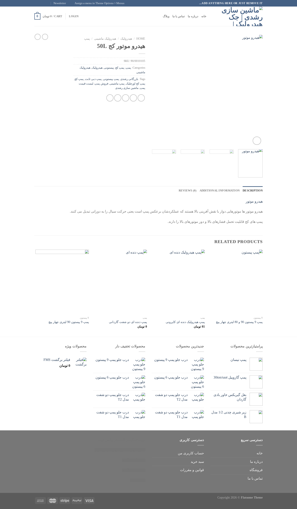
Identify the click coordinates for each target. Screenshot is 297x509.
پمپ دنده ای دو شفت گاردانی (128, 322)
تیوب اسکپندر (135, 440)
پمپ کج (119, 67)
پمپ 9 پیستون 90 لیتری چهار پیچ (68, 322)
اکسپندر (119, 440)
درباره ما (193, 16)
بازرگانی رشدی (129, 79)
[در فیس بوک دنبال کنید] (49, 3)
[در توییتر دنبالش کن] (40, 3)
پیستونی (109, 67)
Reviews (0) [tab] (188, 190)
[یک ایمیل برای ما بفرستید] (36, 3)
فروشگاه (256, 470)
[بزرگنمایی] (257, 141)
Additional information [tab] (220, 190)
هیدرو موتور (254, 201)
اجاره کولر (119, 450)
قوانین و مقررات (192, 470)
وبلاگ (166, 16)
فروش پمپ (101, 83)
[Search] (211, 16)
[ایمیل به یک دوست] (125, 97)
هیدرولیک (126, 38)
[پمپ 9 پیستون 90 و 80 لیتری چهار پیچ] (236, 282)
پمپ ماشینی (117, 83)
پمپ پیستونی (111, 79)
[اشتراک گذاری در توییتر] (133, 97)
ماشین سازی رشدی (126, 88)
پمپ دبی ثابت (93, 79)
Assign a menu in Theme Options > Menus (99, 3)
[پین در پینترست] (117, 97)
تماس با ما (178, 16)
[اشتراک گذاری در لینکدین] (109, 97)
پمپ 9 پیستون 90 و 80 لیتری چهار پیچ (239, 322)
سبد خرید (197, 461)
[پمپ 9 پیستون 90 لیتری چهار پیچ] (62, 282)
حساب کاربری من (191, 453)
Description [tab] (253, 190)
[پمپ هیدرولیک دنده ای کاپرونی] (178, 282)
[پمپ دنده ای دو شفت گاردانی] (120, 282)
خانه (203, 16)
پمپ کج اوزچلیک (135, 83)
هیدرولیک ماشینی (105, 38)
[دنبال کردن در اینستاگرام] (44, 3)
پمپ (87, 38)
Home (140, 38)
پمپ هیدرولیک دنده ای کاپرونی (185, 322)
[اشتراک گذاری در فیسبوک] (141, 97)
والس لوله (105, 440)
